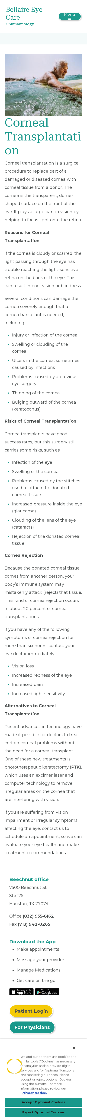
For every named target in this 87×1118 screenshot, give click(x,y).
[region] (43, 1078)
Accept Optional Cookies (43, 1102)
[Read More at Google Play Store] (47, 991)
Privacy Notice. (34, 1093)
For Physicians (32, 1027)
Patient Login (31, 1011)
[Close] (74, 1048)
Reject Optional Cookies (43, 1112)
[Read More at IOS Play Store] (21, 991)
